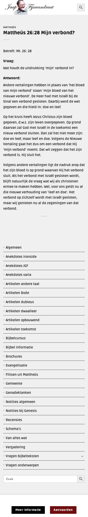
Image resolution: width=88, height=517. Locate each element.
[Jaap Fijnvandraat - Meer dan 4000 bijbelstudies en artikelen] (38, 7)
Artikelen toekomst (21, 329)
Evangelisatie (16, 365)
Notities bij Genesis (21, 411)
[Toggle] (82, 456)
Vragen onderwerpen (22, 465)
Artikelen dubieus (20, 302)
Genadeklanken (18, 393)
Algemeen (14, 247)
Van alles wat (16, 438)
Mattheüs (9, 27)
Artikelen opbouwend (23, 320)
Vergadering (15, 447)
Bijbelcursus (16, 338)
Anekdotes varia (18, 275)
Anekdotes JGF (17, 266)
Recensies (14, 420)
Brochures (14, 356)
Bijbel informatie (19, 347)
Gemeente (14, 383)
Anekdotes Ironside (21, 257)
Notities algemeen (20, 402)
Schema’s (13, 429)
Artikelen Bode (17, 293)
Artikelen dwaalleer (21, 311)
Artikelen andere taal (22, 284)
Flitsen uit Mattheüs (22, 374)
